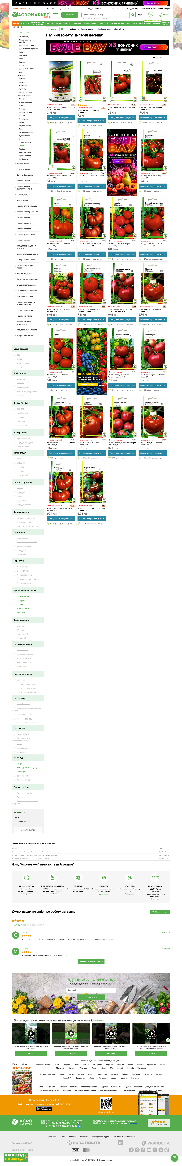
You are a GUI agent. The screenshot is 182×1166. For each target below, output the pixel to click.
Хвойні (128, 23)
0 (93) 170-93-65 (63, 8)
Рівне (94, 1068)
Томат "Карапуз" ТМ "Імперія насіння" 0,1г (58, 245)
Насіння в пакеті (24, 223)
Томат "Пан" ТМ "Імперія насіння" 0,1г (91, 177)
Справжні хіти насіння (26, 285)
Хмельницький (116, 1068)
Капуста (22, 82)
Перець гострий (25, 112)
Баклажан (23, 55)
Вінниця (140, 1064)
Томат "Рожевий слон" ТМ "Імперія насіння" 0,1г (61, 444)
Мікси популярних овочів (26, 41)
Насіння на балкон (25, 310)
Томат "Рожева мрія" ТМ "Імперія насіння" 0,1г (152, 376)
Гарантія (74, 1087)
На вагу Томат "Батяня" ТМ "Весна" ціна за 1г (30, 859)
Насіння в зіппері (24, 229)
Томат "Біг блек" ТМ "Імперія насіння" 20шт (150, 108)
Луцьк (163, 1064)
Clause (20, 604)
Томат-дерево (25, 142)
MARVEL (21, 613)
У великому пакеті (25, 273)
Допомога (66, 1090)
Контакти (63, 1087)
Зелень (22, 75)
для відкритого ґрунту (27, 768)
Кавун (21, 52)
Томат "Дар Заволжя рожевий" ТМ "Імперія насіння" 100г (61, 108)
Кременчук (80, 1078)
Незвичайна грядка (27, 45)
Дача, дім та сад (165, 23)
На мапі (133, 1123)
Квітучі (110, 23)
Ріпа (21, 129)
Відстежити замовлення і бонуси (156, 8)
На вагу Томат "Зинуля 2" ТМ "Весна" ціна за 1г (31, 852)
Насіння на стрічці (24, 316)
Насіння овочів (23, 32)
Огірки (22, 106)
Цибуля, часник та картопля (37, 23)
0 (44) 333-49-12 (53, 1123)
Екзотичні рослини (25, 296)
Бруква (22, 62)
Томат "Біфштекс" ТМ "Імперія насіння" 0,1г (151, 177)
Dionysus (21, 600)
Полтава (83, 1068)
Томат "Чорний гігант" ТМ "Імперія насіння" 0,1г (91, 509)
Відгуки (104, 1087)
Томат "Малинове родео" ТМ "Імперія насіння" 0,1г (120, 310)
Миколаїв (60, 1068)
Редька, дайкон (25, 126)
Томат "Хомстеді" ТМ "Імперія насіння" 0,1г (150, 444)
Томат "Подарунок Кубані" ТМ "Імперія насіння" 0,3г (120, 376)
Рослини (148, 23)
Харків (67, 1064)
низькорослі (22, 772)
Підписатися (91, 997)
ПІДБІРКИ (16, 23)
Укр (140, 14)
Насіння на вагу (23, 217)
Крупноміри (138, 23)
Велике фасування (25, 175)
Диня (21, 72)
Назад (53, 29)
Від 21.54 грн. (164, 852)
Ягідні (93, 23)
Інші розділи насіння (25, 335)
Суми (103, 1068)
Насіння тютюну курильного (24, 322)
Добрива (156, 23)
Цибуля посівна (25, 92)
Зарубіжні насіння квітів (27, 330)
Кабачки (22, 79)
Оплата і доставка (130, 8)
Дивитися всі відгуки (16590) (91, 962)
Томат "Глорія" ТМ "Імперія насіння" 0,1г (119, 245)
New (22, 23)
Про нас (51, 1087)
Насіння (50, 23)
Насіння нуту (24, 159)
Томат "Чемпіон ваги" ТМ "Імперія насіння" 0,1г (60, 509)
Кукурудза (23, 89)
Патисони (23, 109)
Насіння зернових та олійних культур (26, 303)
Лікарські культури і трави (25, 266)
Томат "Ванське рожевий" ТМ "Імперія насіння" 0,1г (90, 245)
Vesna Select (22, 200)
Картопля (23, 85)
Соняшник (23, 119)
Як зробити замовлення (124, 1136)
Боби (21, 59)
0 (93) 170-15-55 (69, 1123)
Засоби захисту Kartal (49, 1090)
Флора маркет (23, 596)
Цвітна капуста (25, 156)
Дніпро (86, 1064)
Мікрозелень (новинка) (27, 290)
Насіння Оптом (23, 180)
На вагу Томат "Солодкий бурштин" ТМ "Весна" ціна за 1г (35, 855)
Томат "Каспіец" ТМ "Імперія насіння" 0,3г (58, 310)
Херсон (120, 1064)
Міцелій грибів (25, 95)
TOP (27, 23)
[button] (168, 1040)
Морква (22, 99)
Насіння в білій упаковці (27, 206)
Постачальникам (128, 1090)
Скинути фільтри (28, 830)
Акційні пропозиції (21, 8)
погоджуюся (79, 1001)
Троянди (58, 23)
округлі (20, 764)
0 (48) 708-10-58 (53, 1126)
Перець (22, 116)
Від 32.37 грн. (164, 859)
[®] (30, 17)
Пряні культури (23, 194)
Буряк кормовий (26, 132)
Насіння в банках (24, 240)
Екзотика (102, 23)
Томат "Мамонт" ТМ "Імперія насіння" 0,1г (150, 310)
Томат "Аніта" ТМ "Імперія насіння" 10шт (122, 108)
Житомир (141, 1068)
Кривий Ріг (151, 1064)
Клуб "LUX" (116, 1087)
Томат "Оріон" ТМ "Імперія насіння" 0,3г (57, 376)
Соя (21, 139)
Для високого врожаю (28, 49)
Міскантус (103, 19)
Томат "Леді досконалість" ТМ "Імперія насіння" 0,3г (90, 310)
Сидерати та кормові (26, 259)
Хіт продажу (24, 37)
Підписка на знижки (133, 1087)
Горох (21, 65)
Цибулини (77, 23)
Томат (21, 146)
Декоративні (119, 23)
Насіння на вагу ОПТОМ (27, 211)
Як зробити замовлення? (86, 1090)
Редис (21, 122)
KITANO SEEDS (24, 609)
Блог (41, 1087)
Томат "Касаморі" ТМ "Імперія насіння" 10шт (59, 177)
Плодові (86, 23)
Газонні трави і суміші (26, 234)
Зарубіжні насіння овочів (27, 279)
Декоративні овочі (27, 69)
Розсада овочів (23, 169)
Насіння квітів (23, 163)
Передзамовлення (108, 1090)
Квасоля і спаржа (26, 152)
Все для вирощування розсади (26, 247)
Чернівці (159, 1074)
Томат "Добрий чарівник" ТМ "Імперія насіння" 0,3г (150, 245)
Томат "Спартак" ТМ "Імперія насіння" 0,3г (89, 444)
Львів (130, 1064)
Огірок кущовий (25, 102)
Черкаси (109, 1064)
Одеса (76, 1064)
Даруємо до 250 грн (154, 1087)
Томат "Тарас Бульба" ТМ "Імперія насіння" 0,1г (122, 444)
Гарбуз (22, 149)
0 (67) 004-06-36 (69, 1126)
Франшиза (114, 8)
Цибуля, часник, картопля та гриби (25, 187)
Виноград (68, 23)
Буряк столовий (25, 136)
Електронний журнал (101, 1136)
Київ (57, 1064)
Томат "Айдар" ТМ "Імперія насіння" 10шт (88, 111)
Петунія (96, 19)
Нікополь (72, 1068)
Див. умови (103, 894)
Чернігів (130, 1068)
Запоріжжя (97, 1064)
